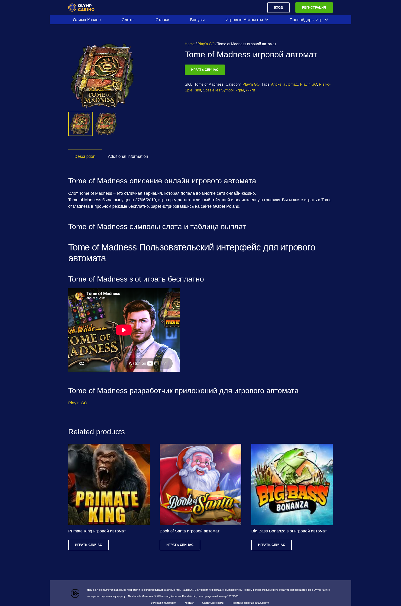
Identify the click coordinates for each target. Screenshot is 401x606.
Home (190, 44)
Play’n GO (205, 44)
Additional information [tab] (128, 156)
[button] (160, 49)
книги (250, 90)
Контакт (189, 602)
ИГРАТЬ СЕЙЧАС (204, 69)
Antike (276, 84)
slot (198, 90)
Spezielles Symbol (218, 90)
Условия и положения (163, 602)
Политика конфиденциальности (250, 602)
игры (240, 90)
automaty (290, 84)
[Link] (81, 7)
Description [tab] (84, 156)
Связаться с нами (212, 602)
